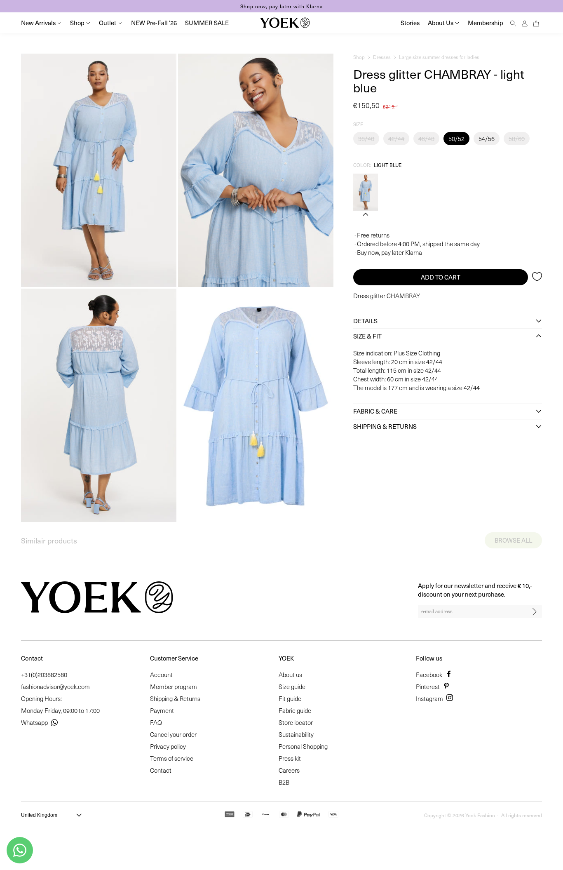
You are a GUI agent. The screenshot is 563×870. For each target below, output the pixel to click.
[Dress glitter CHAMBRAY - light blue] (365, 192)
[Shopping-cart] (536, 22)
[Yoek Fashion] (285, 22)
